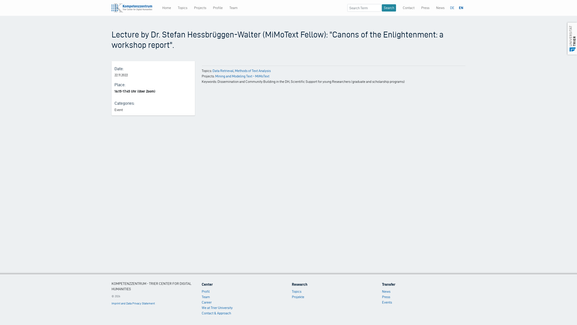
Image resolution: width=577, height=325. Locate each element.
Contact (408, 8)
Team (233, 8)
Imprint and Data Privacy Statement (133, 303)
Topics (182, 8)
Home (166, 8)
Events (387, 302)
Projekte (298, 297)
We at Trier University (217, 308)
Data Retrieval (223, 71)
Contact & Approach (216, 313)
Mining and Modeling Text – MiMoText (242, 76)
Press (425, 8)
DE (452, 8)
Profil (206, 291)
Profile (218, 8)
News (440, 8)
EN (461, 8)
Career (207, 302)
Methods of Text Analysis (253, 71)
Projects (200, 8)
